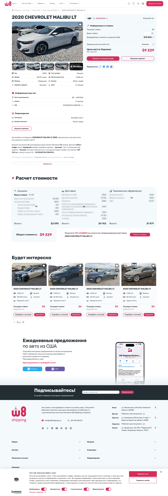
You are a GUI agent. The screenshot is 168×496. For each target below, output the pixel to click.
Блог (61, 3)
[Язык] (143, 3)
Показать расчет (137, 58)
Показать (145, 44)
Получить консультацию (103, 58)
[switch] (64, 489)
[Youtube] (57, 428)
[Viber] (66, 428)
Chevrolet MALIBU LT (51, 10)
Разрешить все (143, 474)
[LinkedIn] (71, 428)
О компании (73, 3)
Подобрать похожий (23, 314)
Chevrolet (36, 10)
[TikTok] (47, 428)
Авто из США (26, 3)
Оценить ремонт (21, 128)
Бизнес (52, 3)
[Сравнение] (138, 3)
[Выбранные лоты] (133, 3)
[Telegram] (52, 428)
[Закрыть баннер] (161, 472)
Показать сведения (36, 492)
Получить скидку (139, 234)
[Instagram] (43, 428)
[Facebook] (61, 428)
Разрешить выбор (143, 480)
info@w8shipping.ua (53, 420)
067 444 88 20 (76, 420)
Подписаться (127, 392)
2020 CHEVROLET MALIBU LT (27, 289)
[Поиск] (129, 3)
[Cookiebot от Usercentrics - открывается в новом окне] (16, 492)
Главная (17, 10)
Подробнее (39, 314)
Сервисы (40, 3)
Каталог (26, 10)
